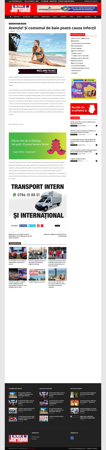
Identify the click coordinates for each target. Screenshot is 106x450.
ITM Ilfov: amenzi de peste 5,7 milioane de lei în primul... (26, 409)
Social (55, 16)
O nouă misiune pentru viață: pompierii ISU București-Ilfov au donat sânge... (26, 418)
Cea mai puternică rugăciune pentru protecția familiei (88, 393)
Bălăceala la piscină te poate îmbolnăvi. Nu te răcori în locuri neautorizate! (20, 236)
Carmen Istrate (81, 134)
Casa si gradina (77, 48)
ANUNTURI (53, 1)
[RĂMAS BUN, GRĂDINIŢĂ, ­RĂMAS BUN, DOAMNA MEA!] (74, 418)
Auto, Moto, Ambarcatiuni (81, 38)
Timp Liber (87, 16)
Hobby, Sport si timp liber (81, 56)
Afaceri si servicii (77, 60)
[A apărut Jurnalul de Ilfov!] (38, 274)
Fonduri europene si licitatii (80, 68)
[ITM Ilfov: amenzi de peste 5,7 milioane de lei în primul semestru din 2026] (38, 253)
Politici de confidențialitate (77, 448)
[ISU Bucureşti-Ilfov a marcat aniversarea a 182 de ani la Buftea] (18, 253)
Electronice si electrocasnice (82, 43)
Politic (36, 16)
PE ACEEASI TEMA (15, 243)
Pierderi (75, 73)
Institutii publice (77, 63)
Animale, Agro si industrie (80, 58)
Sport (71, 16)
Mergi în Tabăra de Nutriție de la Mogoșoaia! (55, 235)
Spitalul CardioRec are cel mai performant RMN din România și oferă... (88, 410)
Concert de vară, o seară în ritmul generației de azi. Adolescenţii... (56, 402)
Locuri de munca (77, 46)
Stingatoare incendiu (66, 1)
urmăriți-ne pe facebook (90, 1)
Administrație (45, 16)
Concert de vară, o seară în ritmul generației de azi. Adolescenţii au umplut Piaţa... (83, 150)
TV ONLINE (44, 1)
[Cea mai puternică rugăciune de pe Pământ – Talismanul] (74, 403)
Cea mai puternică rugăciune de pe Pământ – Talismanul (88, 401)
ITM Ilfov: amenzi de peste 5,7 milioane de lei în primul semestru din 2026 (37, 262)
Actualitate (26, 16)
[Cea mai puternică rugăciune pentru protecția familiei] (74, 395)
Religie (79, 16)
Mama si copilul (77, 53)
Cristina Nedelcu (82, 125)
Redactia (12, 31)
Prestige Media (31, 448)
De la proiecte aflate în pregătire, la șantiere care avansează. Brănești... (25, 394)
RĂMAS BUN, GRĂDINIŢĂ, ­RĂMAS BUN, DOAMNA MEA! (87, 417)
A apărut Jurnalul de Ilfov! (37, 282)
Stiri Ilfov (16, 16)
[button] (95, 17)
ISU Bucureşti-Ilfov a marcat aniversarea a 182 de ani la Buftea (17, 262)
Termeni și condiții (92, 448)
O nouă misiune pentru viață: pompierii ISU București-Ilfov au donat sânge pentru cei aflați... (83, 141)
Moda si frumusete (78, 51)
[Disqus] (37, 316)
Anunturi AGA (76, 70)
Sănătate (23, 23)
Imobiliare (75, 41)
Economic (63, 16)
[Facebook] (72, 438)
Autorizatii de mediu (78, 65)
